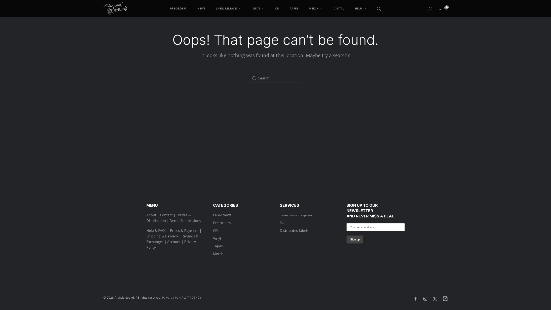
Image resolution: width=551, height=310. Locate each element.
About (151, 215)
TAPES (294, 8)
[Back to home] (115, 8)
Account (174, 241)
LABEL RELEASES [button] (227, 8)
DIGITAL (338, 8)
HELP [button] (358, 8)
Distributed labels (294, 230)
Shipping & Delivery (162, 236)
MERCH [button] (314, 8)
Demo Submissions (185, 220)
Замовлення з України (296, 215)
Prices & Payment (184, 230)
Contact (166, 215)
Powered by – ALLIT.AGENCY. (181, 297)
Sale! (283, 222)
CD (277, 8)
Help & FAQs (156, 230)
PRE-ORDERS (178, 8)
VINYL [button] (256, 8)
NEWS (201, 8)
